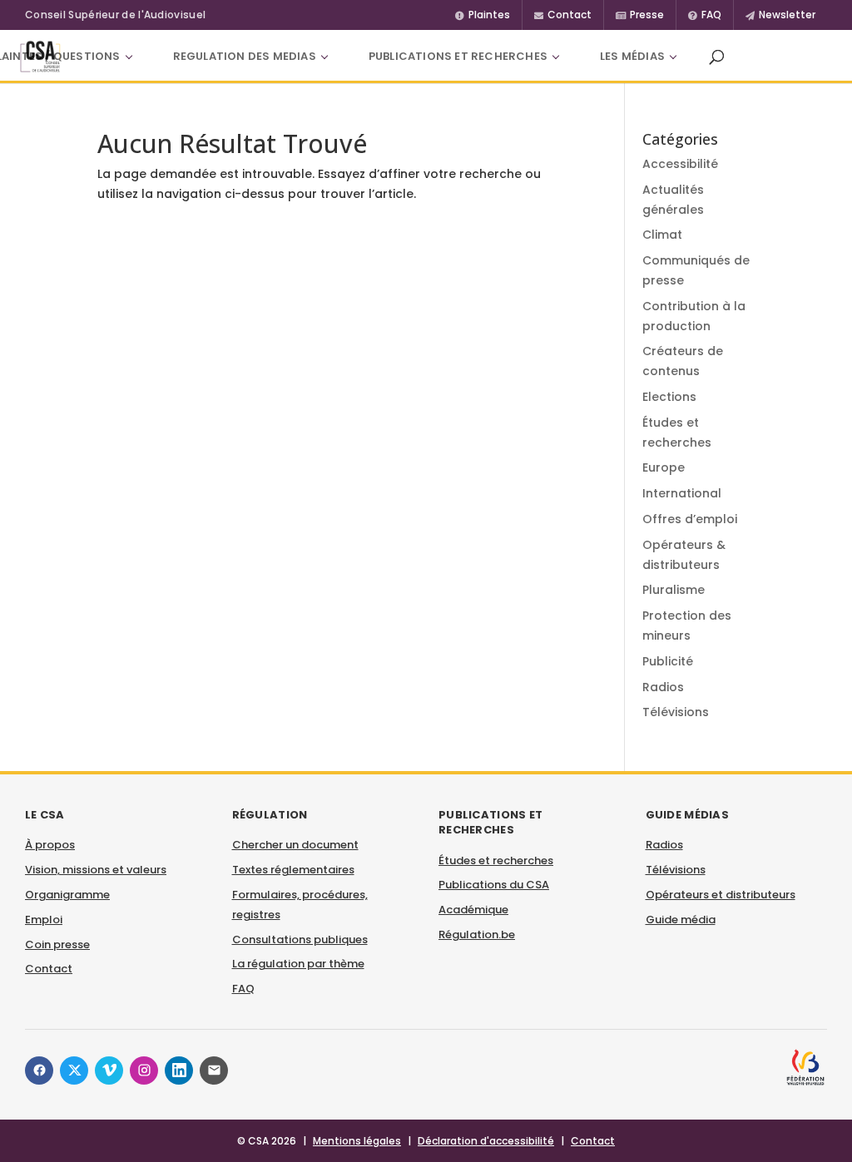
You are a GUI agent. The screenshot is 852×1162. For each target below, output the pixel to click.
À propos (50, 845)
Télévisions (675, 712)
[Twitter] (74, 1070)
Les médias (632, 56)
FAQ (243, 988)
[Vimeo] (109, 1070)
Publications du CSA (493, 885)
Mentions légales (357, 1141)
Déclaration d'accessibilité (486, 1141)
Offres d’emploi (689, 519)
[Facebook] (39, 1070)
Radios (663, 687)
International (681, 493)
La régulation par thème (298, 964)
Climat (662, 234)
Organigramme (67, 894)
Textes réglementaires (293, 870)
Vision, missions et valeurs (95, 870)
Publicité (667, 661)
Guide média (681, 919)
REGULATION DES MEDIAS (244, 56)
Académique (473, 909)
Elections (669, 396)
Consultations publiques (300, 939)
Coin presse (57, 944)
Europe (663, 467)
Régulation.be (476, 934)
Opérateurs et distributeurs (720, 894)
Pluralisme (673, 589)
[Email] (214, 1070)
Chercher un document (295, 845)
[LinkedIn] (179, 1070)
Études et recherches (495, 860)
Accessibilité (680, 164)
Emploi (43, 919)
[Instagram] (144, 1070)
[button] (716, 56)
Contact (48, 969)
